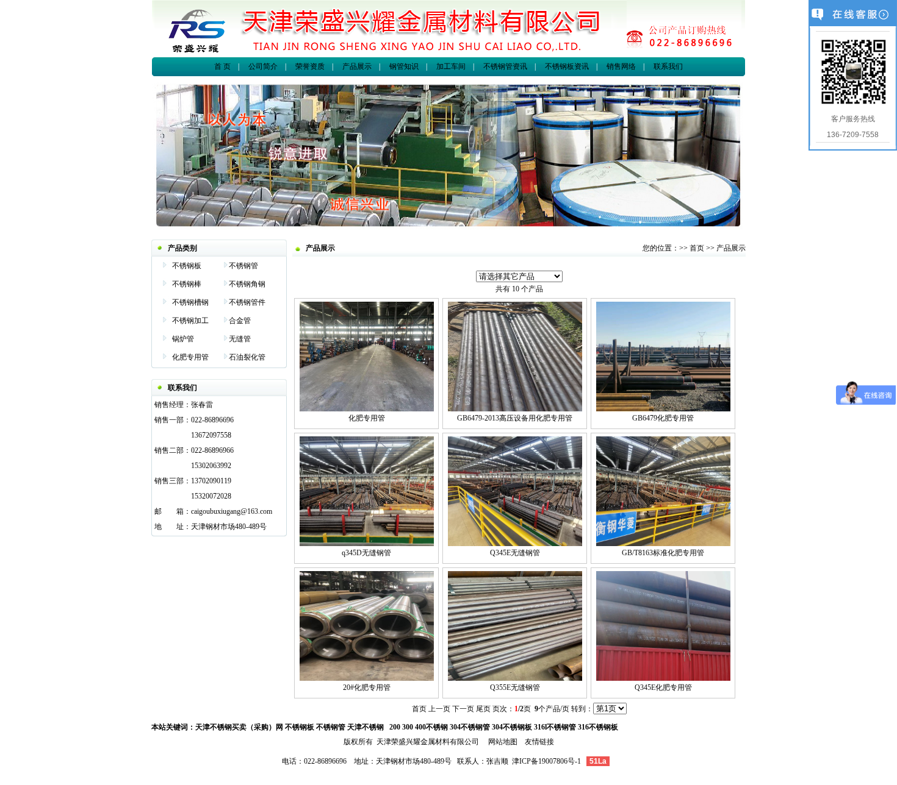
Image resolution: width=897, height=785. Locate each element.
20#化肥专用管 (367, 687)
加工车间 (451, 66)
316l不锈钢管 (555, 727)
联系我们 (668, 66)
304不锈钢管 (470, 727)
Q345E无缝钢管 (515, 553)
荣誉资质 (310, 66)
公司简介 (263, 66)
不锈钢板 (186, 265)
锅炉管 (183, 339)
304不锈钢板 (512, 727)
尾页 (483, 709)
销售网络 (621, 66)
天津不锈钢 (365, 727)
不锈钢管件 (247, 302)
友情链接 (539, 741)
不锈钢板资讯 (566, 66)
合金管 (240, 320)
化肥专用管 (190, 357)
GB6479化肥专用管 (663, 418)
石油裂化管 (247, 357)
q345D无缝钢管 (366, 553)
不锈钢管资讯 (505, 66)
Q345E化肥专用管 (663, 687)
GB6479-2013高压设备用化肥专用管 (514, 418)
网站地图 (502, 741)
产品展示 (357, 66)
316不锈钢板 (598, 727)
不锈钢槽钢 (190, 302)
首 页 (222, 66)
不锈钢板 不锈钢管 (315, 727)
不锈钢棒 (186, 284)
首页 (697, 248)
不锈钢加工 (190, 320)
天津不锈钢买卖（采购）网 (239, 727)
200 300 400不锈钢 (418, 727)
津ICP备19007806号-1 (546, 761)
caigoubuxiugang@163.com (231, 511)
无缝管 (240, 339)
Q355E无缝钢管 (515, 687)
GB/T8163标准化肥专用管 (663, 553)
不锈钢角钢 (247, 284)
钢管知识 (404, 66)
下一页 (463, 709)
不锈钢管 (243, 265)
